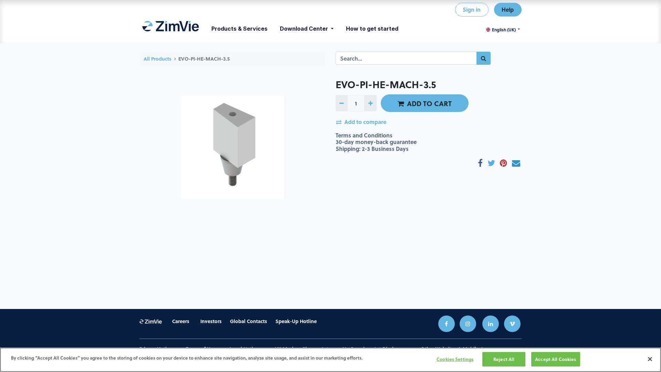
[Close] (650, 358)
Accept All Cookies (555, 359)
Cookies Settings (455, 359)
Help (508, 9)
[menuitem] (170, 28)
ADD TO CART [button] (429, 103)
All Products (157, 58)
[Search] (483, 58)
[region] (330, 360)
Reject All (503, 359)
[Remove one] (342, 103)
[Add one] (370, 103)
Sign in (472, 9)
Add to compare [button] (365, 122)
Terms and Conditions (364, 135)
